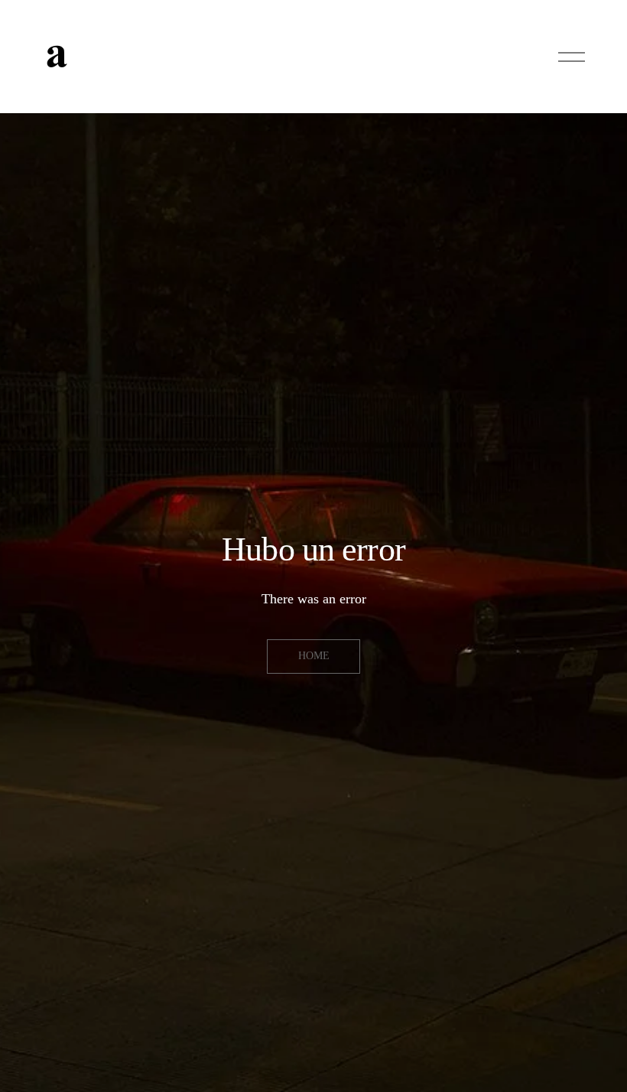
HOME (314, 655)
